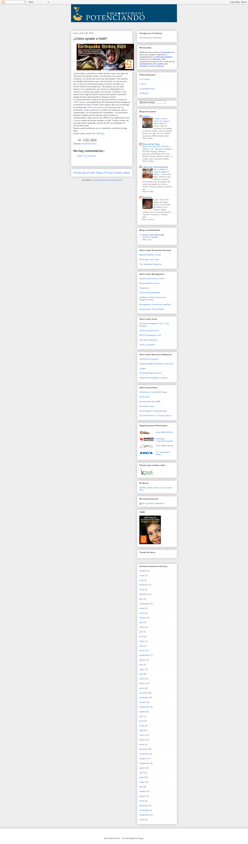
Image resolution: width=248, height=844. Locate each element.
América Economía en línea (151, 278)
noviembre (144, 697)
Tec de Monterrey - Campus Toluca (155, 415)
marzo (142, 650)
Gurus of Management (149, 292)
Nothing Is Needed (150, 237)
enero (142, 613)
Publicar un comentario (86, 156)
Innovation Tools (146, 406)
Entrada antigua (122, 173)
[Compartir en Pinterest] (95, 140)
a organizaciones (147, 88)
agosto (142, 660)
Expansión (144, 288)
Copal (156, 200)
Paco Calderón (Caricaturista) (152, 411)
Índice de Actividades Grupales (153, 378)
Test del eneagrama (148, 340)
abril (141, 622)
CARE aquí (100, 133)
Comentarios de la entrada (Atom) (108, 180)
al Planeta (143, 93)
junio (141, 580)
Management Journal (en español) (155, 304)
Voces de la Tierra (151, 144)
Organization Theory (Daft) (151, 309)
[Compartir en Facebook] (92, 140)
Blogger (140, 838)
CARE (76, 102)
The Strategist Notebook (150, 264)
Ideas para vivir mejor (149, 259)
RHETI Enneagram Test (150, 335)
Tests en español (147, 344)
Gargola (146, 116)
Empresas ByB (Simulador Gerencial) (156, 364)
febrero (142, 683)
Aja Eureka (144, 397)
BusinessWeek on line (149, 283)
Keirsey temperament (149, 330)
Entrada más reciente (84, 173)
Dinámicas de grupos (149, 359)
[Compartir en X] (89, 140)
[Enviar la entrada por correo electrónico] (79, 140)
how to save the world (153, 235)
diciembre (143, 585)
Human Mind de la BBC (150, 401)
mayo (141, 575)
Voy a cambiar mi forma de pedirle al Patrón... (161, 171)
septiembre (144, 603)
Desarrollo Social (89, 144)
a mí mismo (144, 79)
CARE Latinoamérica (95, 107)
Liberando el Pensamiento (155, 167)
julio (141, 599)
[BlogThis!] (87, 140)
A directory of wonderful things (153, 392)
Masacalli (147, 197)
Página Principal (104, 173)
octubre (142, 571)
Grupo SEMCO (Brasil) (164, 446)
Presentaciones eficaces (150, 373)
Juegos (142, 368)
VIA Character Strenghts (150, 38)
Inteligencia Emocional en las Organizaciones (152, 298)
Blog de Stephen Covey (150, 255)
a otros (142, 84)
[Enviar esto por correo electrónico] (84, 140)
